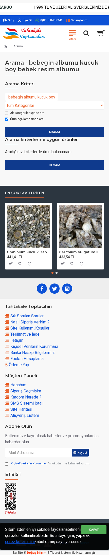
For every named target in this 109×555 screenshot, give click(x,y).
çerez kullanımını (20, 541)
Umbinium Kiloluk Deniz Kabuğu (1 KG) (28, 252)
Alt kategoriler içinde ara (27, 113)
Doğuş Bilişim (36, 552)
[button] (52, 273)
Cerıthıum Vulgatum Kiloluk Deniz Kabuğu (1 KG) (80, 252)
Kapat (94, 530)
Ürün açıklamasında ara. (27, 119)
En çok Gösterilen (24, 193)
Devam (54, 165)
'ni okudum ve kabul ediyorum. (50, 463)
